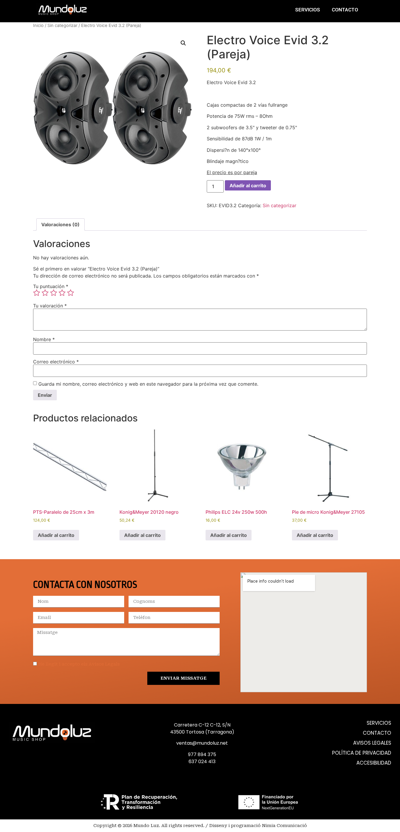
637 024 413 (202, 761)
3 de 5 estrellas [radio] (53, 292)
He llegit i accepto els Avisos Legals (79, 664)
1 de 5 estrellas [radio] (36, 292)
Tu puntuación (50, 286)
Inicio (38, 25)
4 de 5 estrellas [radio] (62, 292)
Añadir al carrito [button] (56, 535)
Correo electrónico (56, 361)
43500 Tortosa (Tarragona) (202, 732)
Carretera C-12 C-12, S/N (202, 725)
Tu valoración (50, 305)
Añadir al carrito (248, 185)
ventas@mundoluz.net (202, 743)
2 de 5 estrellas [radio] (45, 292)
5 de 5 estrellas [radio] (70, 292)
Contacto (345, 10)
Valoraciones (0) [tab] (60, 224)
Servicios (307, 10)
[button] (183, 43)
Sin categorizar (62, 25)
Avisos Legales (372, 743)
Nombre (44, 339)
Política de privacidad (361, 753)
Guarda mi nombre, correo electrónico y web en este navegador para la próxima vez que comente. (148, 384)
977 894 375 (202, 754)
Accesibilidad (373, 763)
